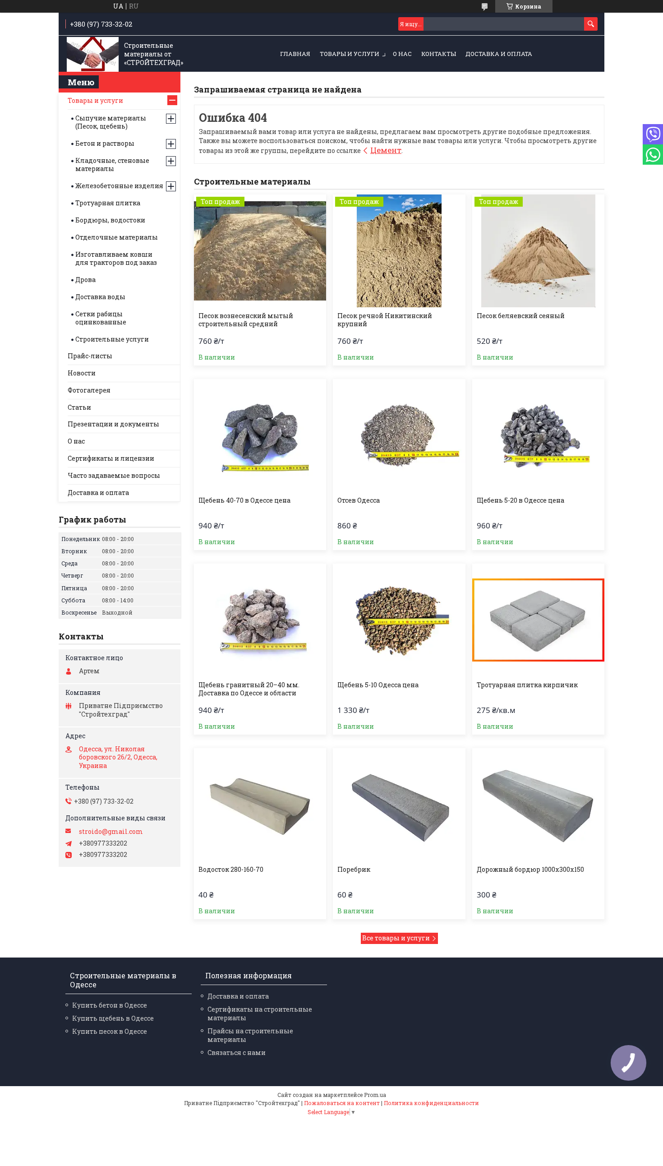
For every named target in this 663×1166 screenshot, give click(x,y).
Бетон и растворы (104, 143)
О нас (402, 54)
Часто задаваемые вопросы (114, 475)
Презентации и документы (113, 424)
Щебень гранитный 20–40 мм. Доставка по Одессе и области (248, 689)
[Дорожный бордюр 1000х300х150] (538, 804)
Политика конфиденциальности (431, 1102)
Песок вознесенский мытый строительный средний (245, 320)
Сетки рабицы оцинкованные (100, 318)
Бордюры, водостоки (110, 220)
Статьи (79, 407)
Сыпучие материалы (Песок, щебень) (110, 122)
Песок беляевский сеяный (521, 316)
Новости (82, 373)
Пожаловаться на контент (342, 1102)
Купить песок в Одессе (109, 1031)
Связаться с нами (236, 1052)
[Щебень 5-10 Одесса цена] (399, 620)
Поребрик (353, 869)
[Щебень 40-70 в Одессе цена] (260, 435)
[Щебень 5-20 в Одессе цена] (538, 435)
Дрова (85, 279)
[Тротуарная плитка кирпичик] (538, 620)
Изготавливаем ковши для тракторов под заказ (116, 258)
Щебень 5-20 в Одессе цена (520, 500)
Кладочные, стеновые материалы (112, 164)
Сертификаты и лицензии (111, 458)
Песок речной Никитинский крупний (384, 320)
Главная (295, 54)
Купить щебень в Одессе (113, 1018)
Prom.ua (375, 1094)
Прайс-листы (90, 356)
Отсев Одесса (358, 500)
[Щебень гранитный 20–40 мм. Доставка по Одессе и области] (260, 620)
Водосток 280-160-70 (230, 869)
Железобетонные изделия (119, 185)
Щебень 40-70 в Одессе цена (244, 500)
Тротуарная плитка (107, 203)
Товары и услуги (349, 54)
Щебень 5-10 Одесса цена (378, 685)
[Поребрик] (399, 804)
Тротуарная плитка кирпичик (527, 685)
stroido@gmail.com (111, 832)
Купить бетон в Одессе (109, 1005)
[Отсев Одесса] (399, 435)
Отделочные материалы (116, 237)
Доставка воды (100, 296)
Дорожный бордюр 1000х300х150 (530, 869)
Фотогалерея (89, 390)
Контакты (438, 54)
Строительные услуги (112, 339)
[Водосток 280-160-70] (260, 804)
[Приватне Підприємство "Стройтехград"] (93, 54)
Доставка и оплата (498, 54)
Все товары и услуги (396, 938)
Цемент (385, 150)
